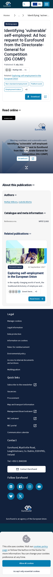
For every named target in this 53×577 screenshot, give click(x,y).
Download (35, 96)
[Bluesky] (10, 496)
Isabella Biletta (25, 202)
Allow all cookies (26, 563)
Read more (35, 298)
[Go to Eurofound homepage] (11, 4)
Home (7, 15)
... (19, 15)
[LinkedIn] (10, 486)
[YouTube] (39, 486)
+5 (26, 89)
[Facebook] (20, 486)
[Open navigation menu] (46, 4)
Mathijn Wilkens (11, 202)
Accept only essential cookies (26, 571)
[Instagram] (29, 486)
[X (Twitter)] (20, 496)
